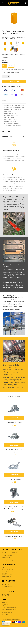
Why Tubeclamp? (6, 605)
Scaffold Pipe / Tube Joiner (14, 536)
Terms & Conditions (7, 612)
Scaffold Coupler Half (14, 479)
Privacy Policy (5, 614)
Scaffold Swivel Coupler (14, 422)
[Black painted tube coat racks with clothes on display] (14, 234)
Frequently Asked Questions (9, 607)
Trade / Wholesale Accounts (9, 609)
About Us (4, 602)
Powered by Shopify (16, 619)
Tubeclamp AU (8, 619)
